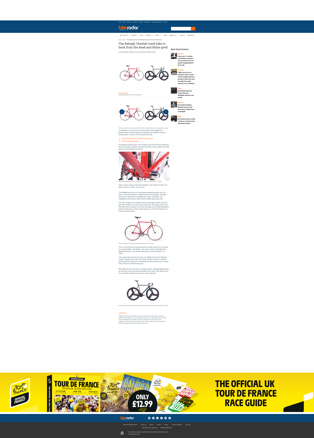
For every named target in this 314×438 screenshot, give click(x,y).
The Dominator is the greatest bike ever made (137, 138)
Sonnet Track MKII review (130, 141)
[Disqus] (145, 349)
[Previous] (121, 111)
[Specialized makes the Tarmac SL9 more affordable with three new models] (174, 90)
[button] (144, 114)
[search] (193, 28)
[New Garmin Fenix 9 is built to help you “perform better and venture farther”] (174, 119)
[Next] (165, 111)
